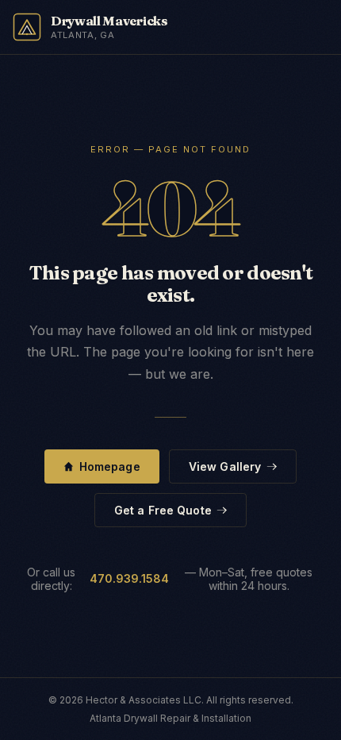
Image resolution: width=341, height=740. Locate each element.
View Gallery (225, 466)
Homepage (109, 466)
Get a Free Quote (163, 510)
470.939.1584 (129, 578)
